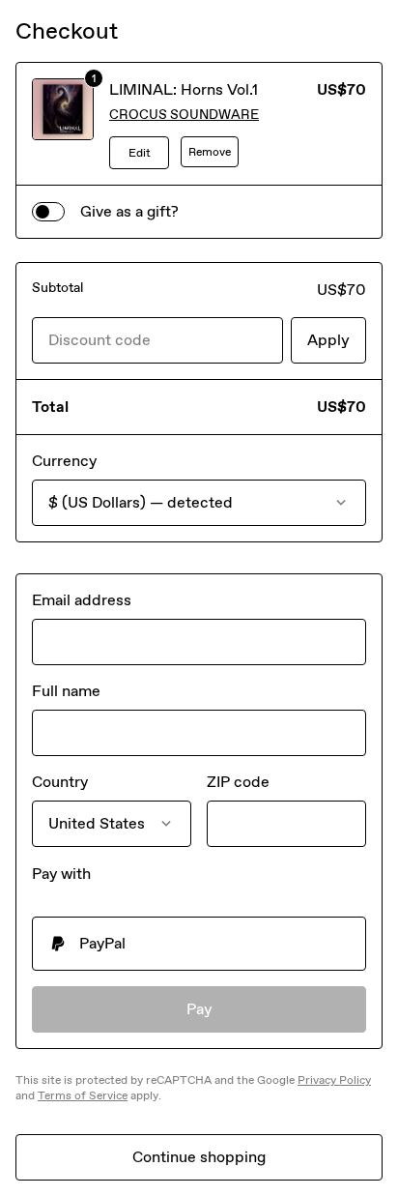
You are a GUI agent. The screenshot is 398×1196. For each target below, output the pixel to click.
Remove (209, 152)
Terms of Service (83, 1095)
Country (60, 782)
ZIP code (238, 782)
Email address (81, 600)
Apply (328, 340)
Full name (66, 691)
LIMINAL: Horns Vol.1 (183, 89)
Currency (64, 461)
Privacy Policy (334, 1080)
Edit (139, 153)
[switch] (48, 211)
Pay (199, 1009)
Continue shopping (199, 1157)
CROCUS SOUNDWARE (184, 114)
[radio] (199, 944)
